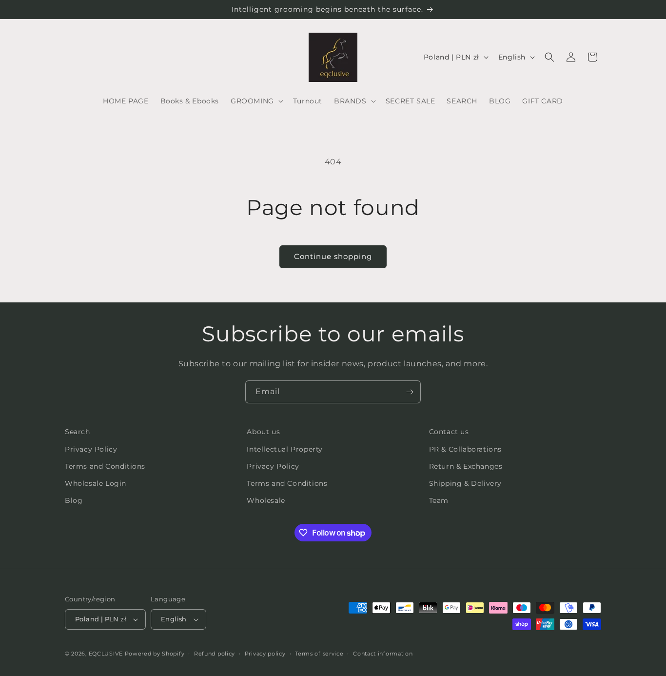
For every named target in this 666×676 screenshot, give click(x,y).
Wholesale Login (95, 483)
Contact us (449, 431)
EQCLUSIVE (106, 653)
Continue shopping (333, 256)
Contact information (382, 653)
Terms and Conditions (105, 466)
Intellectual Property (285, 449)
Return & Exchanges (466, 466)
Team (439, 500)
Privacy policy (265, 653)
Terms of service (319, 653)
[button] (256, 101)
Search (77, 431)
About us (263, 431)
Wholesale (266, 500)
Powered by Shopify (155, 653)
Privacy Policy (91, 449)
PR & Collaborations (465, 449)
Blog (73, 500)
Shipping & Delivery (465, 483)
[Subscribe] (409, 391)
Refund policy (214, 653)
